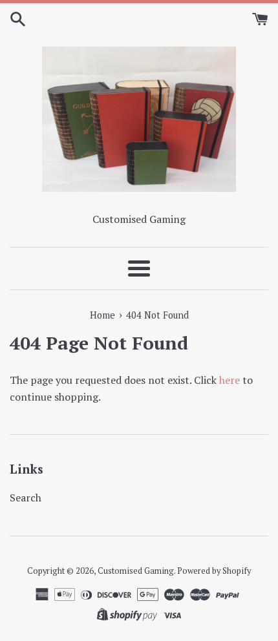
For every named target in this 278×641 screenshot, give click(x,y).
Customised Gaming (136, 570)
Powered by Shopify (214, 570)
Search (25, 497)
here (229, 380)
